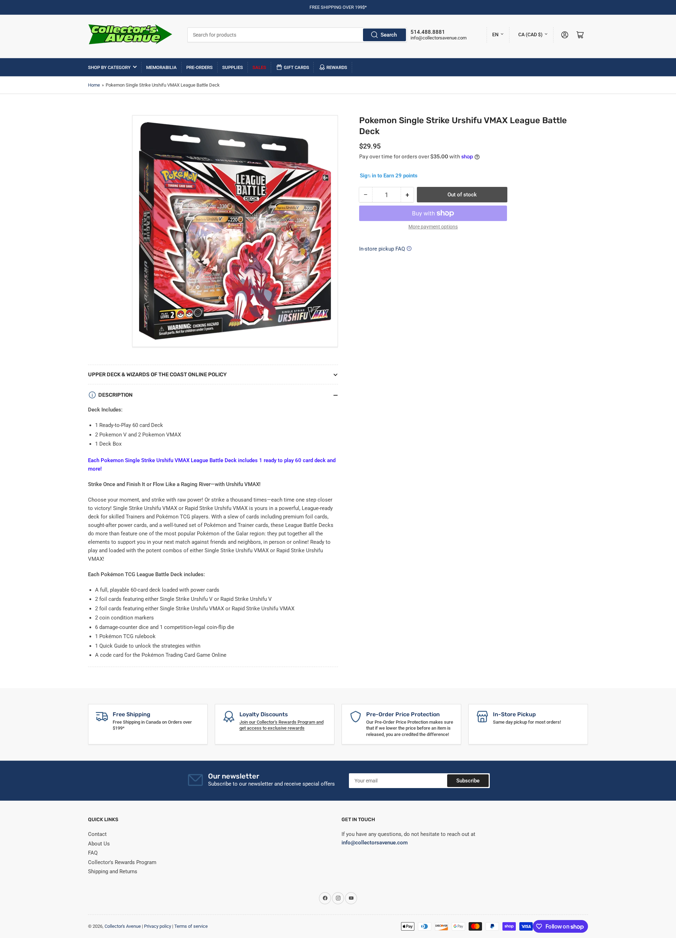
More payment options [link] (433, 226)
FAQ (93, 853)
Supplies (232, 67)
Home (94, 85)
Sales (259, 67)
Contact (97, 834)
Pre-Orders (199, 67)
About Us (99, 844)
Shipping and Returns (112, 871)
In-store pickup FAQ (382, 249)
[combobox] (297, 34)
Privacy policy (157, 926)
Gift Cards (296, 67)
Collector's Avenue (123, 926)
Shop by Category (109, 67)
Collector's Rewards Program (122, 862)
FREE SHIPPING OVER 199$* (338, 7)
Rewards (336, 67)
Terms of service (191, 926)
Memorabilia (161, 67)
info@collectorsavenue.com (439, 37)
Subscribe (468, 781)
